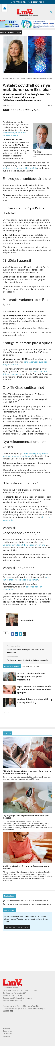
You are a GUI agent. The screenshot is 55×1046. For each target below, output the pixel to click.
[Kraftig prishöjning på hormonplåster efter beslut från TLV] (27, 862)
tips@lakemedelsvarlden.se (13, 1001)
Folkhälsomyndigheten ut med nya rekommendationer (26, 454)
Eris (20, 110)
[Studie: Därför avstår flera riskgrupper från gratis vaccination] (9, 676)
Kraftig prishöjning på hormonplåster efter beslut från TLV (26, 867)
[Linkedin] (16, 634)
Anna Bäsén (27, 620)
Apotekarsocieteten (18, 2)
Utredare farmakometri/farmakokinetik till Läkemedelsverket (28, 904)
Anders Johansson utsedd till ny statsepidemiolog (34, 701)
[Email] (20, 634)
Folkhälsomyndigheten (32, 110)
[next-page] (8, 712)
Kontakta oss (7, 1031)
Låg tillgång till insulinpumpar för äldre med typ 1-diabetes (26, 816)
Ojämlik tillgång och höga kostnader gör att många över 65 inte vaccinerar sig (27, 772)
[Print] (24, 634)
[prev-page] (4, 712)
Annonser (6, 1028)
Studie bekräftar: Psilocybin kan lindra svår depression (25, 651)
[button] (4, 14)
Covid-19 (13, 110)
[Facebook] (12, 634)
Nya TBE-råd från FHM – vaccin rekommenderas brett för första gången (34, 689)
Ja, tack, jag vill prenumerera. (17, 927)
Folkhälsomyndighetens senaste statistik (14, 134)
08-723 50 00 (17, 995)
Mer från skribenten (30, 666)
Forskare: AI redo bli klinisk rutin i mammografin (27, 660)
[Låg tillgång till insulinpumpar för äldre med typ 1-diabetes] (27, 812)
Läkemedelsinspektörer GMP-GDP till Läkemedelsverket (27, 901)
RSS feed (6, 1036)
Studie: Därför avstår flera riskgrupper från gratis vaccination (31, 676)
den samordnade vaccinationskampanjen (26, 578)
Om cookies (7, 1034)
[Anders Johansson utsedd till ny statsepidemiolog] (9, 702)
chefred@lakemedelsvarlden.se (19, 998)
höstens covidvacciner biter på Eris (20, 168)
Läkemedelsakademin (36, 2)
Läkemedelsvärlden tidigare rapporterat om (24, 545)
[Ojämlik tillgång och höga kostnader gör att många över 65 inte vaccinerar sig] (27, 767)
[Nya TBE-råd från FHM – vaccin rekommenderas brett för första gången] (9, 689)
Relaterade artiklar (11, 666)
